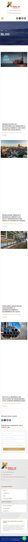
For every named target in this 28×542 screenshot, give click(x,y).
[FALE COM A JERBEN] (24, 538)
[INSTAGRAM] (20, 18)
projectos (5, 511)
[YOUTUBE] (22, 18)
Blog (4, 495)
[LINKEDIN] (25, 18)
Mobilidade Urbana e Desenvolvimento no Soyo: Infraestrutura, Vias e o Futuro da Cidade (13, 218)
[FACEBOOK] (17, 18)
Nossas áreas (6, 508)
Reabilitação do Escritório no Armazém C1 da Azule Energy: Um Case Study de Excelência (14, 127)
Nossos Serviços (7, 505)
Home (4, 490)
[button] (2, 18)
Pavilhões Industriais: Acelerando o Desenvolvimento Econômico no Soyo (12, 309)
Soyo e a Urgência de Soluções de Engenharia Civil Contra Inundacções (13, 399)
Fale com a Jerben (7, 498)
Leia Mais (4, 135)
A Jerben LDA (6, 493)
